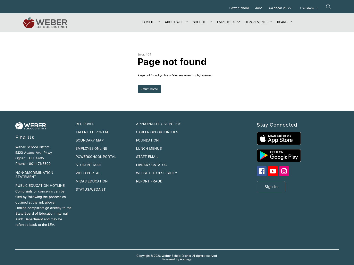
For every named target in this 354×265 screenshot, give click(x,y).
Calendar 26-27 (280, 8)
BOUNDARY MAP (90, 140)
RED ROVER (85, 124)
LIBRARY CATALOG (151, 165)
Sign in (271, 187)
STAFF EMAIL (147, 157)
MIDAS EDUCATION (92, 181)
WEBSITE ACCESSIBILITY (156, 173)
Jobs (258, 8)
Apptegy (186, 259)
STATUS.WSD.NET (91, 189)
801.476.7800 (40, 164)
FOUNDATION (147, 140)
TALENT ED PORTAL (92, 132)
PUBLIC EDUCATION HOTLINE (40, 185)
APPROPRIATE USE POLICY (158, 124)
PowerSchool (239, 8)
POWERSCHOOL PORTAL (96, 157)
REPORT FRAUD (149, 181)
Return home (149, 89)
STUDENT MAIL (89, 165)
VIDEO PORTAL (88, 173)
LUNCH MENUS (149, 148)
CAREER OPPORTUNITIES (157, 132)
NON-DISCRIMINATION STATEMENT (34, 175)
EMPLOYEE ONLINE (91, 148)
